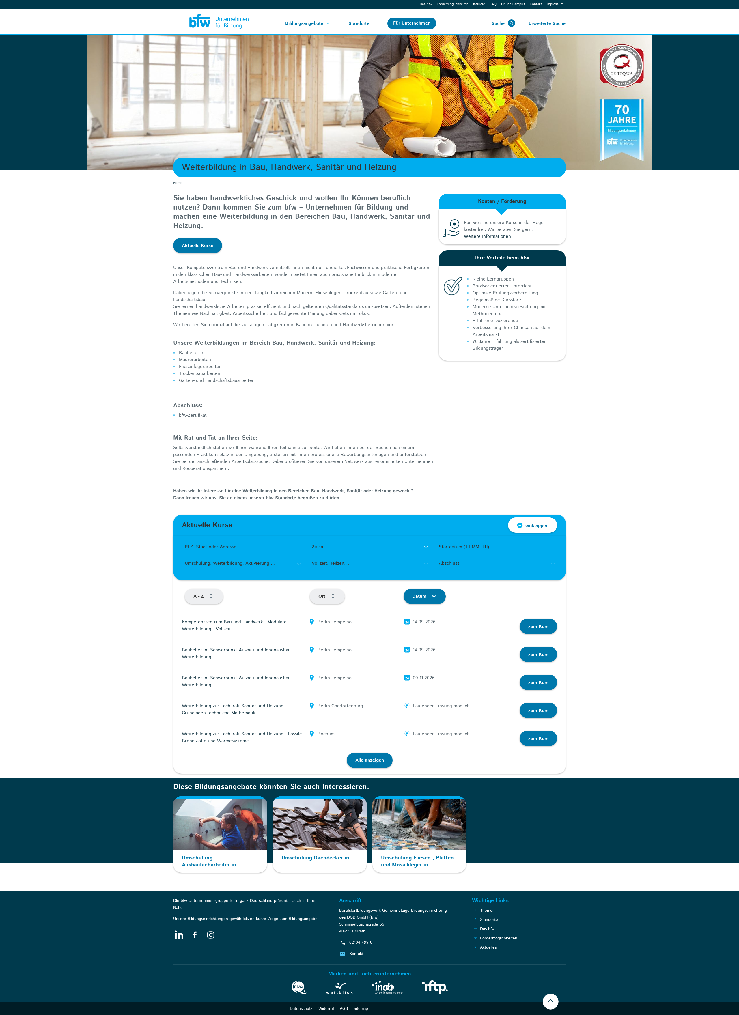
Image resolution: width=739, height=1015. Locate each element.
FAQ (493, 4)
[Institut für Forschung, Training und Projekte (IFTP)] (435, 988)
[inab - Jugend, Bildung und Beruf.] (387, 988)
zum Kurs (538, 626)
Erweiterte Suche (547, 23)
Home (177, 182)
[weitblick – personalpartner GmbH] (339, 990)
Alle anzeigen (369, 760)
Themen (487, 910)
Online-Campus (513, 4)
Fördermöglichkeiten (453, 4)
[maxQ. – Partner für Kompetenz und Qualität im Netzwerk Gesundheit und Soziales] (299, 989)
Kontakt (536, 4)
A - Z (199, 596)
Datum (420, 596)
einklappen (536, 525)
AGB (344, 1009)
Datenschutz (301, 1009)
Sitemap (361, 1009)
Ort (322, 596)
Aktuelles (488, 947)
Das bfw (426, 4)
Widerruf (326, 1009)
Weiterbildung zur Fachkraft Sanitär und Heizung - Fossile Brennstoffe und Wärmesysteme (242, 737)
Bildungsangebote (304, 23)
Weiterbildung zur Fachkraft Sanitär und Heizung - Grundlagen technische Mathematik (234, 709)
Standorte (359, 23)
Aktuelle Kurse (197, 245)
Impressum (554, 4)
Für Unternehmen (411, 23)
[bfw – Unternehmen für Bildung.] (212, 21)
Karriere (479, 4)
